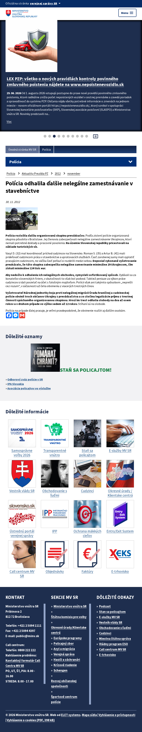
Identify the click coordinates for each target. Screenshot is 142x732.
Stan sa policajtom (112, 612)
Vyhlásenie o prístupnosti (117, 715)
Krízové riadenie (65, 665)
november (73, 173)
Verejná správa (64, 654)
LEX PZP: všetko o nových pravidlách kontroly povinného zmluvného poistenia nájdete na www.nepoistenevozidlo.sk (65, 81)
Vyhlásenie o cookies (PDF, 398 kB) (31, 720)
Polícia (46, 149)
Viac (9, 121)
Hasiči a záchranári (67, 660)
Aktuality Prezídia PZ (35, 173)
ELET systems (70, 715)
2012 (58, 173)
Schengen (60, 670)
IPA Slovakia (15, 384)
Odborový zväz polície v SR (25, 379)
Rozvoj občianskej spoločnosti (64, 683)
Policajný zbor (64, 643)
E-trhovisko (107, 655)
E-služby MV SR (109, 617)
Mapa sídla (89, 715)
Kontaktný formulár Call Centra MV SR (23, 663)
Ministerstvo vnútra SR (70, 606)
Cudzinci (105, 633)
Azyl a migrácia (64, 649)
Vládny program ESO (113, 644)
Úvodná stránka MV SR (22, 149)
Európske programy (68, 638)
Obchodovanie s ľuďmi (115, 628)
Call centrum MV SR (112, 649)
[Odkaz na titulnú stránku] (22, 12)
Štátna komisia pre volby (69, 617)
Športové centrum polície (64, 699)
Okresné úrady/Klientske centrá (68, 630)
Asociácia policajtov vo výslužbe (29, 388)
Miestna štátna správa (115, 639)
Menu (127, 13)
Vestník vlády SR (110, 622)
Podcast (105, 606)
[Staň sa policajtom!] (45, 358)
